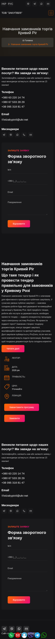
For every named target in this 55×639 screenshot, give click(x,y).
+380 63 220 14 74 (13, 97)
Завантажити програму (21, 407)
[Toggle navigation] (50, 12)
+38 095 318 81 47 (13, 106)
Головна (29, 40)
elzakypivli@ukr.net (16, 119)
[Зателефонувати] (11, 635)
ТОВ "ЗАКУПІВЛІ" (12, 12)
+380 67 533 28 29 (13, 101)
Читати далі (13, 348)
